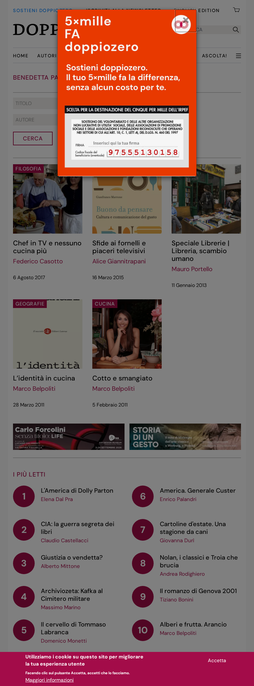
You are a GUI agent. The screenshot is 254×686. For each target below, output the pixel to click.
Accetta (217, 660)
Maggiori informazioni (49, 680)
